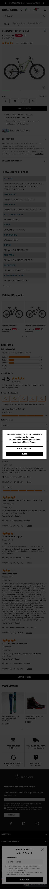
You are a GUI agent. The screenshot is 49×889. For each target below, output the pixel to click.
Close (24, 454)
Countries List (24, 448)
